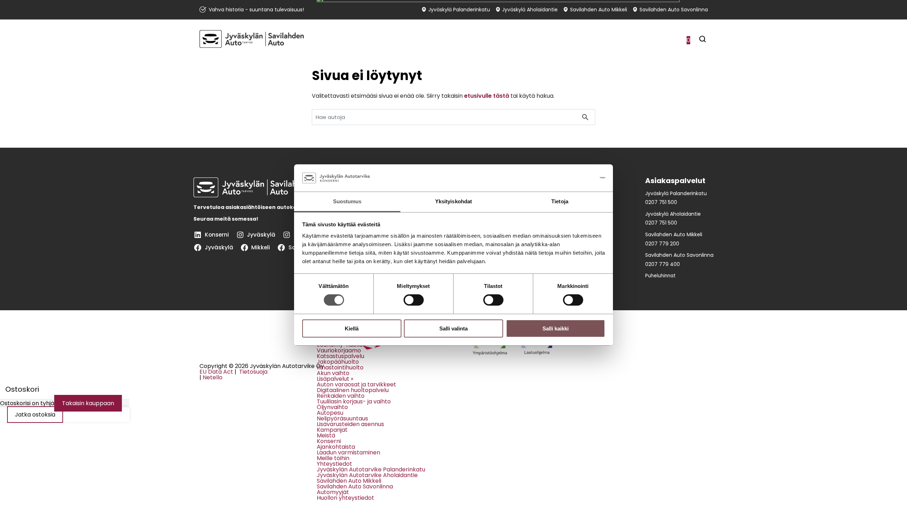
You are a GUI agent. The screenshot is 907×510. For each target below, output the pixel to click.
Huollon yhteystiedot (345, 498)
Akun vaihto (333, 373)
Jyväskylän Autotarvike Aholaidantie (367, 475)
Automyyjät (333, 492)
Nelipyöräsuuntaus (342, 418)
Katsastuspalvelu (340, 356)
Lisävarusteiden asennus (350, 424)
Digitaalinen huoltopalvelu (353, 390)
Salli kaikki (555, 328)
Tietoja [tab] (559, 201)
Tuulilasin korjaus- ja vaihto (354, 401)
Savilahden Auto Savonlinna (355, 486)
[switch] (414, 300)
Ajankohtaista (336, 447)
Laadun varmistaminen (348, 452)
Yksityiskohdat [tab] (453, 201)
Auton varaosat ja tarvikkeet (356, 384)
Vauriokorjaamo (339, 350)
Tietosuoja (252, 372)
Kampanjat (332, 430)
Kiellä (352, 328)
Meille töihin (333, 458)
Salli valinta (453, 328)
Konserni (329, 441)
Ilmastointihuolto (340, 367)
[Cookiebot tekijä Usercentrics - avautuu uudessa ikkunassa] (574, 177)
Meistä (326, 435)
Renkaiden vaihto (341, 396)
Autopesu (330, 413)
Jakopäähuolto (338, 362)
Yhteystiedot (334, 464)
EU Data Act (216, 372)
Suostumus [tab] (347, 201)
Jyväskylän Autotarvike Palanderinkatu (371, 469)
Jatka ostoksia (35, 414)
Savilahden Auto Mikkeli (349, 481)
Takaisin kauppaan (88, 403)
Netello (212, 377)
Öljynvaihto (332, 407)
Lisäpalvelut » (335, 379)
